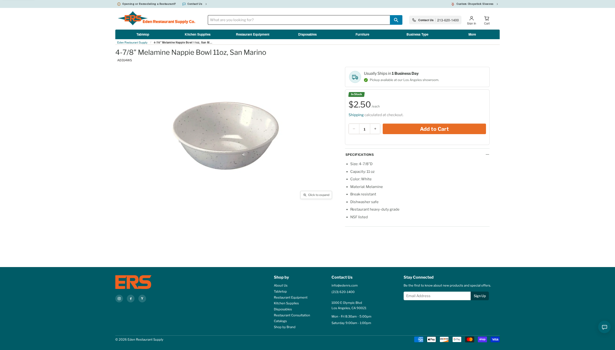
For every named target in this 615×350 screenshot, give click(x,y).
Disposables (307, 34)
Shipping (356, 115)
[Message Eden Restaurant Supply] (604, 327)
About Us (281, 285)
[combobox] (299, 20)
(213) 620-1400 (343, 292)
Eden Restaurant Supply (132, 42)
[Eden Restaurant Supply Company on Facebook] (131, 298)
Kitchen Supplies (197, 34)
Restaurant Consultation (292, 315)
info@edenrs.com (345, 285)
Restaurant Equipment (252, 34)
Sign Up (480, 296)
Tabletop (142, 34)
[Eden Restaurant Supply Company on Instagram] (119, 298)
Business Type (417, 34)
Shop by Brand (284, 327)
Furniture (362, 34)
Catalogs (280, 321)
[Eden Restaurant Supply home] (141, 282)
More (472, 34)
